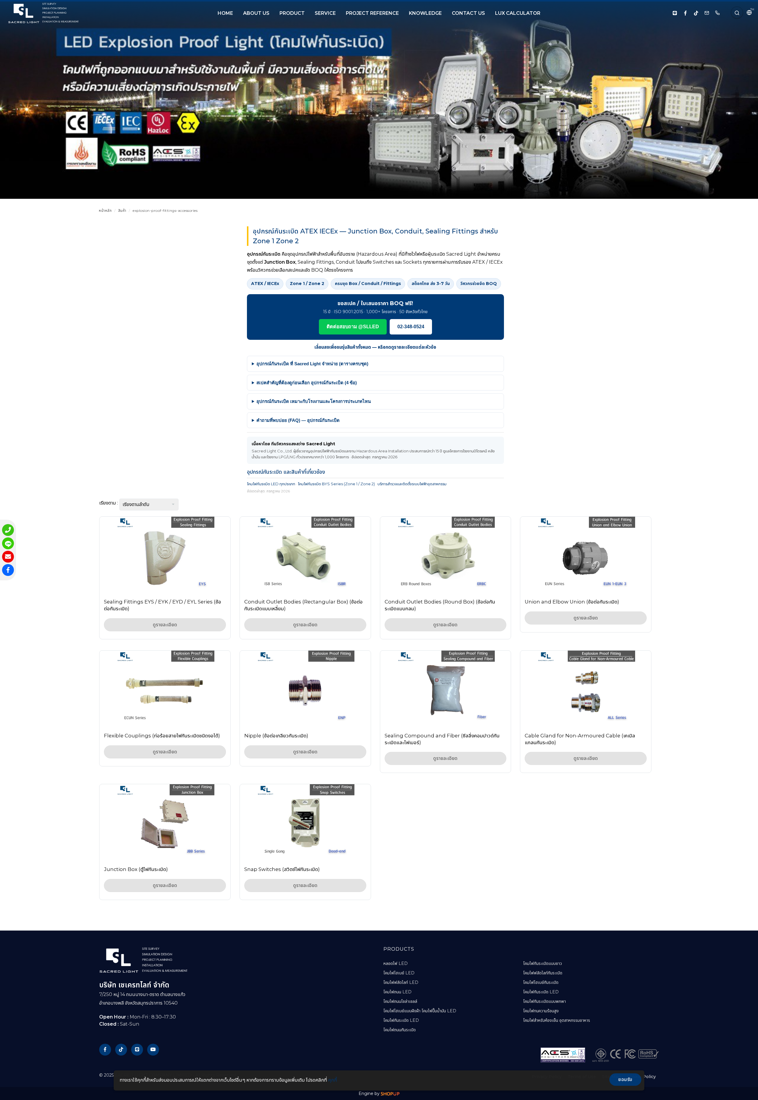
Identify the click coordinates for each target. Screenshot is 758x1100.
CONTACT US (468, 13)
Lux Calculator (517, 13)
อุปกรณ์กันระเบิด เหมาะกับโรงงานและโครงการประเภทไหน (313, 401)
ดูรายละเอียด (165, 624)
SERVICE (325, 13)
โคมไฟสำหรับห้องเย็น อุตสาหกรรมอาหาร (556, 1020)
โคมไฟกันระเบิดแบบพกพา (544, 1001)
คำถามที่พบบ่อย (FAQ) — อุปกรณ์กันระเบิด (298, 420)
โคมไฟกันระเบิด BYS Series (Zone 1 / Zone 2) (336, 483)
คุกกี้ (332, 1080)
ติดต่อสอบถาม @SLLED (353, 326)
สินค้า (122, 210)
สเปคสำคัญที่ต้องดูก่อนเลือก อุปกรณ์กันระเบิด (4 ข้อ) (306, 382)
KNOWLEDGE (425, 13)
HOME (225, 13)
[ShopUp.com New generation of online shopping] (390, 1093)
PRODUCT (292, 13)
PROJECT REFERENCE (372, 13)
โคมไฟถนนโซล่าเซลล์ (400, 1001)
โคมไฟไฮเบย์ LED (399, 973)
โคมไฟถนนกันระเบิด (399, 1029)
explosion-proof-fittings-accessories (165, 210)
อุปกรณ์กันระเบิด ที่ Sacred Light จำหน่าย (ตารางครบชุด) (312, 363)
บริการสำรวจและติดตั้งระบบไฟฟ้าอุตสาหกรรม (412, 483)
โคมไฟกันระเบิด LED (401, 1020)
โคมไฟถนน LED (397, 992)
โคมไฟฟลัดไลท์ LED (400, 982)
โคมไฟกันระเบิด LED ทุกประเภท (271, 483)
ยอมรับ (625, 1079)
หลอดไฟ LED (395, 963)
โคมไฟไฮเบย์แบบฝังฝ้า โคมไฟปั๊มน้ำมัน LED (419, 1010)
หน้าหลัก (105, 210)
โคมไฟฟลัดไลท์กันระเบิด (542, 973)
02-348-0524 (410, 326)
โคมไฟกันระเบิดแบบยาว (542, 963)
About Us (256, 13)
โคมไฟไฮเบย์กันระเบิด (540, 982)
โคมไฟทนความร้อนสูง (541, 1010)
